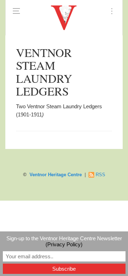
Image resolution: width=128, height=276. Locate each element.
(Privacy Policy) (64, 244)
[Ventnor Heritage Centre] (64, 17)
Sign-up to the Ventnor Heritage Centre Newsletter (64, 241)
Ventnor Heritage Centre (56, 174)
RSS (100, 174)
